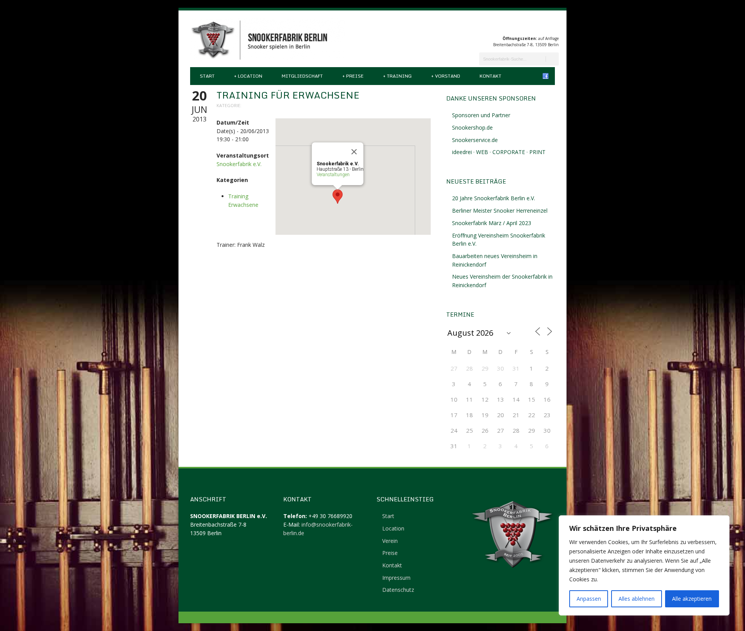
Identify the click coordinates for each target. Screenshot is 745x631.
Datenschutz (398, 589)
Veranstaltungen (333, 174)
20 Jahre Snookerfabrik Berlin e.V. (493, 198)
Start (207, 76)
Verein (390, 540)
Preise (353, 76)
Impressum (396, 577)
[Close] (354, 151)
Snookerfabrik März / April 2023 (491, 223)
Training (397, 76)
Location (248, 76)
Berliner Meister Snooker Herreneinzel (499, 210)
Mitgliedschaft (302, 76)
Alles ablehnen (637, 598)
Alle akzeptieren (692, 598)
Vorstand (445, 76)
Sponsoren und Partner (481, 115)
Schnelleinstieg (405, 499)
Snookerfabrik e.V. (239, 164)
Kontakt (490, 76)
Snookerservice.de (475, 140)
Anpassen (589, 598)
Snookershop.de (472, 127)
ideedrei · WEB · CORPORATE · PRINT (499, 152)
